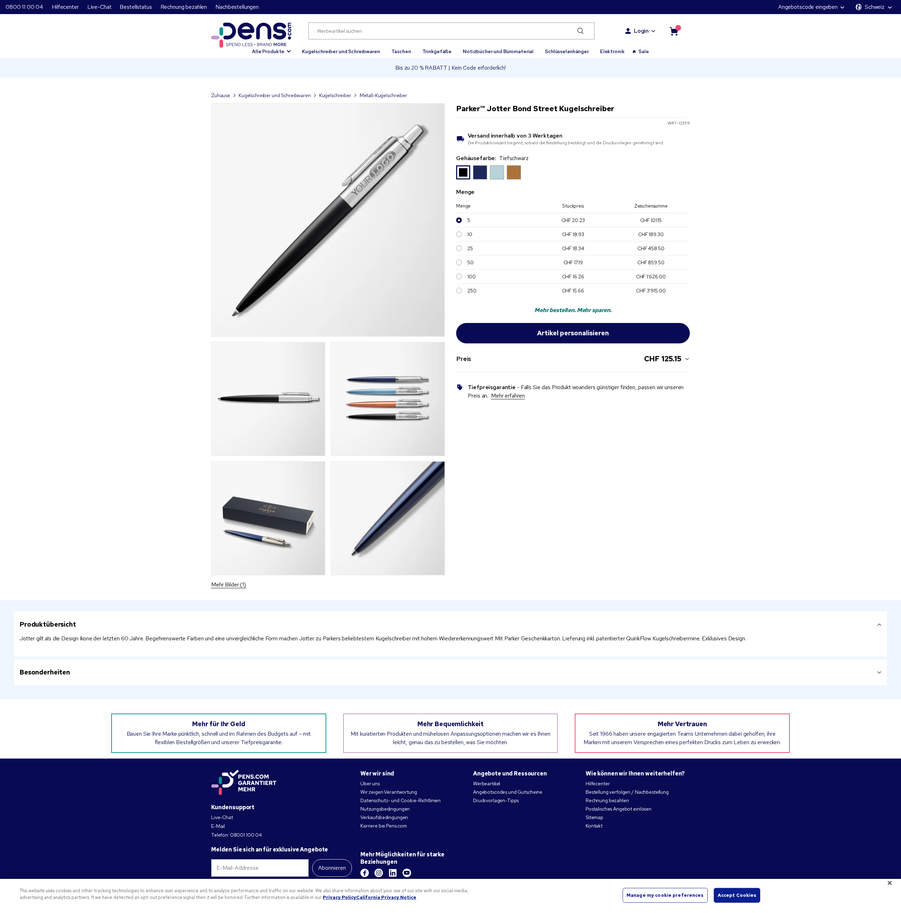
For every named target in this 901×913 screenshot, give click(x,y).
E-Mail (218, 826)
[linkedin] (393, 873)
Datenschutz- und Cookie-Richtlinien (400, 800)
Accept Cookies (737, 895)
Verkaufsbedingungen (384, 817)
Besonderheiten (45, 672)
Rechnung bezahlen (183, 7)
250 (472, 290)
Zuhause (220, 95)
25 (470, 248)
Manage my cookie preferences (665, 895)
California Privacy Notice (386, 897)
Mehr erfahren (508, 395)
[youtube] (407, 873)
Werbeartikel (486, 783)
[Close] (889, 882)
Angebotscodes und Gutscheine (507, 792)
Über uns (370, 783)
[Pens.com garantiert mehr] (244, 782)
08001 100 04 (246, 835)
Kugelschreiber (335, 95)
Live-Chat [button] (99, 7)
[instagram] (378, 873)
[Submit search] (580, 31)
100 (471, 276)
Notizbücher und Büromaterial (498, 51)
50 (470, 262)
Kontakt (594, 826)
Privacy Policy (339, 897)
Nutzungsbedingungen (385, 809)
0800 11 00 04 (24, 7)
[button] (271, 48)
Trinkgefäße (437, 51)
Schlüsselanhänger (567, 51)
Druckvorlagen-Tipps (496, 800)
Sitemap (594, 817)
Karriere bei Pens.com (383, 826)
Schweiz (874, 7)
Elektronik (612, 51)
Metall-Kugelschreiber (383, 95)
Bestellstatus (136, 7)
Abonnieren (332, 867)
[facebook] (364, 873)
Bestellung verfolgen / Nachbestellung (627, 792)
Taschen (401, 51)
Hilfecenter (65, 7)
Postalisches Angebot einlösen (618, 809)
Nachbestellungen (237, 7)
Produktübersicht (48, 624)
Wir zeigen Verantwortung (388, 792)
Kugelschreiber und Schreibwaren (341, 51)
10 (469, 234)
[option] (463, 172)
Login (641, 30)
